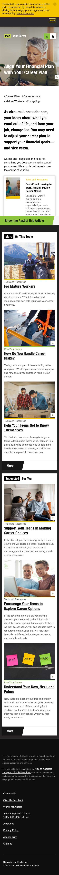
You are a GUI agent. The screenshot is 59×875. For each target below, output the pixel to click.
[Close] (55, 4)
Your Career (19, 36)
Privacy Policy (11, 830)
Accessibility (10, 836)
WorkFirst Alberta (12, 806)
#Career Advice (31, 96)
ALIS (20, 22)
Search (43, 21)
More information (25, 13)
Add (27, 21)
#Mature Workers (14, 101)
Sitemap (7, 843)
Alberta (8, 22)
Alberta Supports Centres (16, 813)
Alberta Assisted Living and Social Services (27, 770)
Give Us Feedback (13, 800)
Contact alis (9, 793)
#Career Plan (12, 96)
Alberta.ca (8, 823)
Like (35, 21)
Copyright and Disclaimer (15, 861)
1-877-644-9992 (11, 816)
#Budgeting (33, 101)
